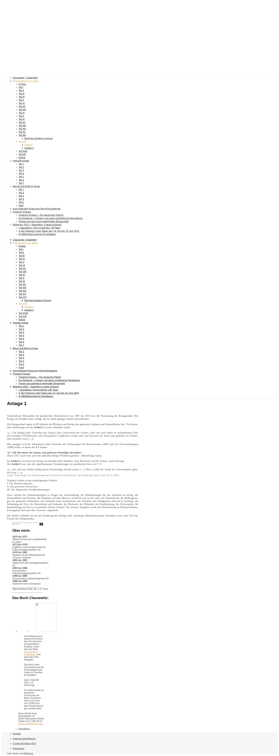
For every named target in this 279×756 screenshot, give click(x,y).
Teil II (21, 90)
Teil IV (22, 96)
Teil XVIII (23, 151)
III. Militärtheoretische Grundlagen (37, 234)
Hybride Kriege (21, 160)
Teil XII (22, 122)
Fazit (21, 205)
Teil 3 (21, 170)
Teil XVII (23, 141)
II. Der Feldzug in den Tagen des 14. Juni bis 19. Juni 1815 (49, 231)
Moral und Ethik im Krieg (26, 186)
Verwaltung (24, 729)
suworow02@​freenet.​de (30, 724)
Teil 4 (21, 173)
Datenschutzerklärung (24, 738)
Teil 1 (21, 164)
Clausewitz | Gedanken (25, 77)
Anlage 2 (29, 148)
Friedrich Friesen (22, 211)
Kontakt (17, 733)
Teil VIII (22, 109)
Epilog (22, 157)
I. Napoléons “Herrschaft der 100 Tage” (40, 227)
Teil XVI (22, 135)
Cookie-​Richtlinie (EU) (24, 743)
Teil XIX (22, 154)
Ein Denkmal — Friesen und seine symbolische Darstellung (50, 218)
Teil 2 (21, 167)
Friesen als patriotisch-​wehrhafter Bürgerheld (44, 221)
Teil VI (22, 103)
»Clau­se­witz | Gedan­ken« (31, 653)
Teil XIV (22, 128)
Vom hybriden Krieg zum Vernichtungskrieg (36, 208)
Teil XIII (22, 125)
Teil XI (22, 119)
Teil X (21, 116)
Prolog (22, 84)
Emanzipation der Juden (26, 80)
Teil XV (22, 132)
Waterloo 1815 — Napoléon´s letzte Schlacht (37, 224)
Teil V (21, 100)
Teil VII (22, 106)
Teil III (21, 93)
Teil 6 (21, 179)
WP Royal (28, 753)
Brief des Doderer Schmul (38, 138)
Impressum (18, 748)
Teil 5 (21, 176)
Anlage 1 (29, 144)
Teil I (21, 87)
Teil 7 (21, 183)
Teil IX (22, 112)
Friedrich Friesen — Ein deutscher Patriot (41, 215)
